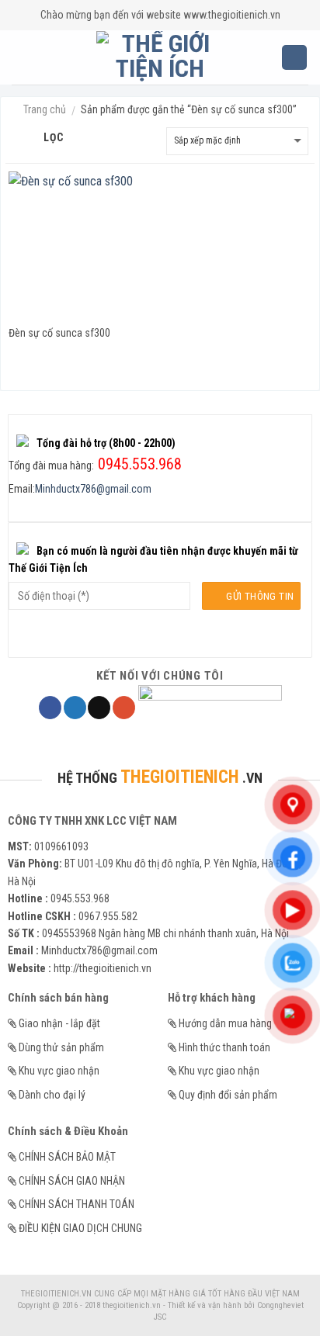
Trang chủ (44, 109)
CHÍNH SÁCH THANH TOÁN (76, 1204)
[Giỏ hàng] (294, 58)
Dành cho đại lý (52, 1095)
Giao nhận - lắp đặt (59, 1023)
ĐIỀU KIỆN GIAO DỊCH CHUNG (80, 1228)
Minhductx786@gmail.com (93, 489)
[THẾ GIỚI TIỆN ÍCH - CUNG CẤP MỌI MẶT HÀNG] (160, 57)
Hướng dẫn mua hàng (225, 1023)
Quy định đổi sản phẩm (228, 1095)
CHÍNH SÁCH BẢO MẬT (67, 1157)
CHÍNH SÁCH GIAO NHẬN (72, 1181)
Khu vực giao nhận (59, 1070)
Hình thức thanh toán (224, 1047)
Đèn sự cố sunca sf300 (59, 333)
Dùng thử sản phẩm (61, 1047)
